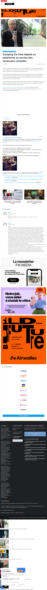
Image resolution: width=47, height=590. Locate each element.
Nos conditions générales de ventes (7, 510)
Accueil (4, 49)
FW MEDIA (27, 441)
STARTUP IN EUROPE (29, 455)
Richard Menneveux (14, 507)
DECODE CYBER (28, 444)
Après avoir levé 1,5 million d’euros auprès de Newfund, (14, 87)
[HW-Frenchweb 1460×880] (23, 314)
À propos (6, 117)
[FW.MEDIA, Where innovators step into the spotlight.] (9, 4)
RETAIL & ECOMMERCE (12, 51)
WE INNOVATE (28, 458)
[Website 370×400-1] (23, 363)
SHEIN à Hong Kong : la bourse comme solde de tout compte (19, 182)
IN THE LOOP (9, 49)
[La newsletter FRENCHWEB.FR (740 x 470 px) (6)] (23, 285)
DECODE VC (27, 452)
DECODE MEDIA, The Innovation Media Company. (30, 517)
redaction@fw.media (16, 433)
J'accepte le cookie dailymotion (23, 114)
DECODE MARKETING (29, 449)
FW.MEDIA (8, 428)
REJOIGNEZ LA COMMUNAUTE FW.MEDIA (35, 434)
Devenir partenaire (23, 415)
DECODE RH (27, 447)
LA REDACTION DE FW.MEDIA (12, 138)
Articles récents (8, 119)
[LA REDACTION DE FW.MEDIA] (10, 135)
